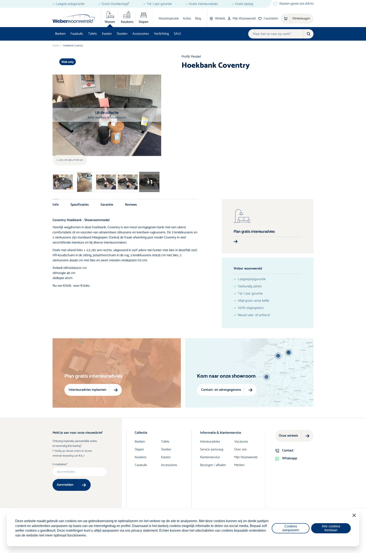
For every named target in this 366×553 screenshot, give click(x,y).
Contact (288, 450)
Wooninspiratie (169, 18)
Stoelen (122, 34)
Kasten (107, 34)
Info (56, 204)
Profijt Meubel (191, 56)
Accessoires (140, 34)
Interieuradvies (210, 441)
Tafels (92, 34)
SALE (177, 34)
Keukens (140, 457)
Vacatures (241, 441)
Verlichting (161, 34)
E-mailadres (60, 464)
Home (56, 45)
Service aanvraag (211, 449)
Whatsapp (289, 458)
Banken (60, 34)
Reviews (131, 204)
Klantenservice (210, 457)
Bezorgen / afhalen (213, 465)
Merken (239, 465)
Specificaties (80, 204)
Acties (187, 18)
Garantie (107, 204)
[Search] (308, 34)
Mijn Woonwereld (245, 457)
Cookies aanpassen (290, 528)
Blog (198, 18)
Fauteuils (77, 34)
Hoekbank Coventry (73, 45)
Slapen (139, 449)
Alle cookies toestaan (331, 528)
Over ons (240, 449)
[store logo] (74, 18)
